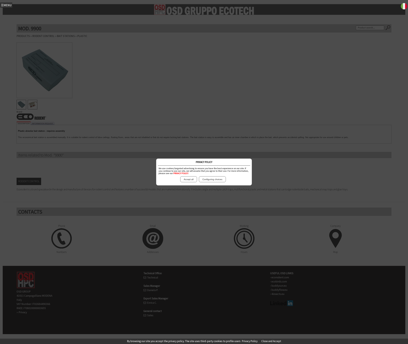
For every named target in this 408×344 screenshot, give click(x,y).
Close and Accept (271, 341)
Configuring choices (212, 179)
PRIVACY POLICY (180, 173)
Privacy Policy (250, 341)
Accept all (188, 179)
